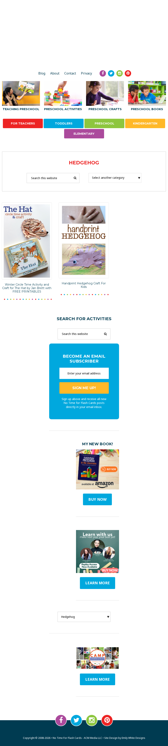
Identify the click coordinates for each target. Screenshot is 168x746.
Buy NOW (97, 499)
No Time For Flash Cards (84, 53)
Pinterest (107, 720)
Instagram (91, 720)
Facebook (61, 720)
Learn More (97, 679)
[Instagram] (119, 73)
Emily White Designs (133, 738)
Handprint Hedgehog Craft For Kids (84, 285)
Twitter (76, 720)
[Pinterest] (128, 73)
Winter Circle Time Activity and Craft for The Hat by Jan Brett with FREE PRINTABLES (26, 288)
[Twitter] (111, 73)
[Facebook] (103, 73)
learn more (97, 582)
